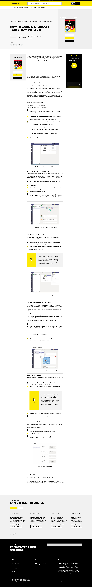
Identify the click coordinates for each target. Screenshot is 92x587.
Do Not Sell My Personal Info (68, 581)
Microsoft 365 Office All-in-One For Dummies (35, 37)
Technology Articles (17, 21)
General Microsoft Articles (46, 21)
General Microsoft (46, 484)
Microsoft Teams (37, 57)
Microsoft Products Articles (35, 21)
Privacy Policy (52, 581)
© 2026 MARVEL (15, 585)
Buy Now (70, 37)
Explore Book (69, 35)
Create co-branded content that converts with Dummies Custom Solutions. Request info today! (46, 0)
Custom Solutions (41, 7)
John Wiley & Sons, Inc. (25, 579)
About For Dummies (16, 563)
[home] (15, 3)
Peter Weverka (13, 37)
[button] (20, 7)
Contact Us (14, 566)
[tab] (13, 508)
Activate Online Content (16, 568)
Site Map (13, 571)
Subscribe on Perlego (70, 40)
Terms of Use (45, 581)
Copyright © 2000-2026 (16, 579)
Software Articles (25, 21)
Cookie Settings (59, 581)
